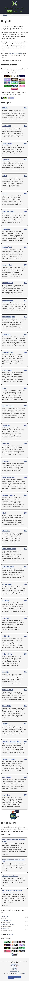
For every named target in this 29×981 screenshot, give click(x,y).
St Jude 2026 (5, 928)
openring (10, 934)
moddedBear (7, 777)
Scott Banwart (7, 690)
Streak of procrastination (10, 876)
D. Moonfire (6, 335)
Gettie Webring (14, 971)
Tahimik (5, 724)
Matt (4, 513)
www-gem (6, 795)
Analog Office (7, 143)
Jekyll (24, 973)
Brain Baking (6, 265)
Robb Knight (6, 636)
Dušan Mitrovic (7, 352)
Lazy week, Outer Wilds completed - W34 (13, 860)
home (5, 15)
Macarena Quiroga (8, 495)
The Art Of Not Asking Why (11, 741)
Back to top (11, 977)
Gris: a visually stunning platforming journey (13, 840)
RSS (25, 108)
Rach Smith (6, 618)
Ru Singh (5, 672)
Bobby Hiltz (6, 229)
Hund (4, 388)
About (11, 8)
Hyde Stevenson (8, 406)
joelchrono (18, 973)
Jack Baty (6, 426)
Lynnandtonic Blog (8, 477)
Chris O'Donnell (7, 283)
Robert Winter (7, 654)
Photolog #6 (4, 916)
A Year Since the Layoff (8, 924)
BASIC (4, 193)
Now (22, 8)
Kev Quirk (5, 443)
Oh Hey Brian (7, 584)
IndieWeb (13, 965)
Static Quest (14, 969)
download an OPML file (15, 53)
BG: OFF (18, 977)
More (15, 11)
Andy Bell (5, 160)
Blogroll (9, 11)
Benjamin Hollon (8, 211)
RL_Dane (5, 600)
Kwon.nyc (5, 461)
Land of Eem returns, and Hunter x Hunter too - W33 (12, 891)
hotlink (10, 94)
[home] (14, 3)
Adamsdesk (6, 126)
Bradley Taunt (7, 247)
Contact (17, 8)
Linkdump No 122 (6, 920)
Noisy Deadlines (8, 567)
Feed (20, 11)
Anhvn (4, 176)
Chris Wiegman (7, 301)
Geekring (14, 966)
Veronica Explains (8, 759)
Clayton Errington (8, 317)
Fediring (14, 964)
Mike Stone (6, 531)
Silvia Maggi (6, 706)
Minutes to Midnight (9, 549)
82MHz (4, 108)
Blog (6, 8)
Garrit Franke (7, 370)
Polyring (14, 968)
